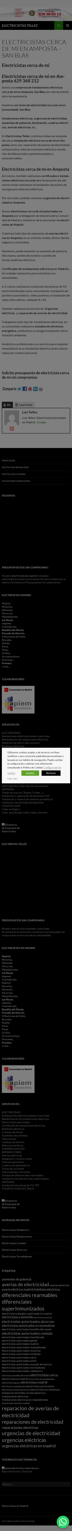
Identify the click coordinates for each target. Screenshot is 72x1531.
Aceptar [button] (30, 773)
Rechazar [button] (51, 773)
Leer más (12, 778)
